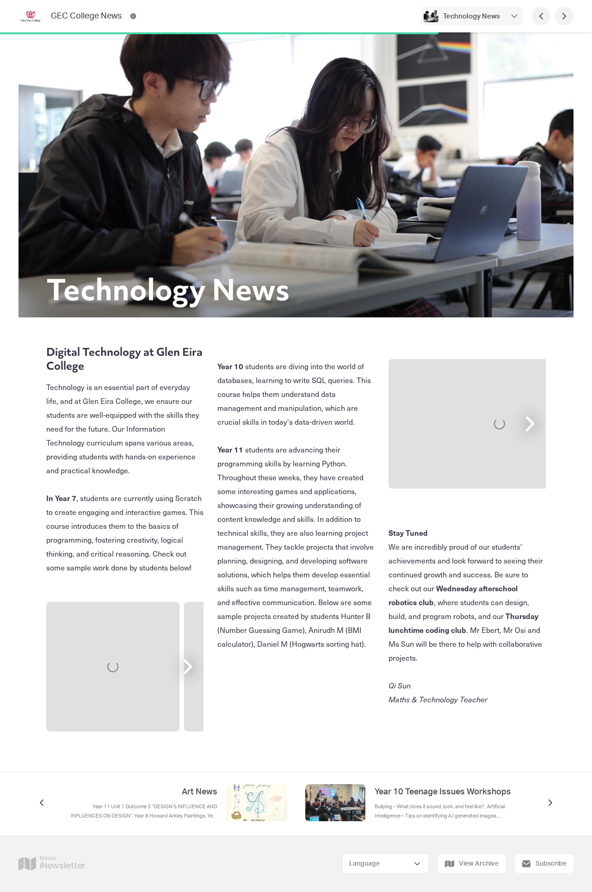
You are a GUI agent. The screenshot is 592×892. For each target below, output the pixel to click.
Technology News (471, 16)
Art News (199, 792)
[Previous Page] (541, 16)
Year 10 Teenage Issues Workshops (443, 792)
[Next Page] (564, 16)
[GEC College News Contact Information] (133, 16)
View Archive (479, 864)
